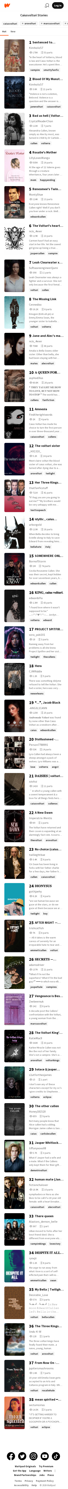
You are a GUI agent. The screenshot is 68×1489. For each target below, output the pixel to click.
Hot (4, 31)
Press (51, 1475)
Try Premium (46, 1466)
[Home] (23, 5)
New (13, 31)
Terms (18, 1480)
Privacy (29, 1480)
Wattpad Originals (25, 1466)
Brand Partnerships (25, 1475)
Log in (57, 5)
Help (34, 1485)
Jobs (42, 1475)
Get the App (19, 1470)
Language (35, 1470)
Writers (48, 1470)
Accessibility (21, 1485)
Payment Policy (45, 1480)
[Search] (47, 5)
